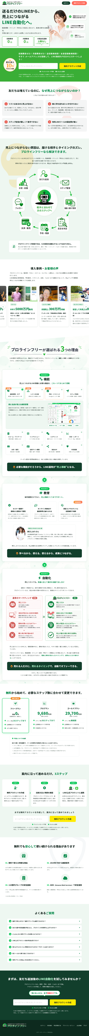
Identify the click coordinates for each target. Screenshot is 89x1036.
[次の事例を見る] (86, 307)
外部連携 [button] (74, 450)
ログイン (66, 3)
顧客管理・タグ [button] (14, 392)
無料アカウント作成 (79, 3)
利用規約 (49, 1025)
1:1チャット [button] (54, 438)
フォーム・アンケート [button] (15, 438)
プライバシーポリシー (69, 1025)
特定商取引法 (57, 1025)
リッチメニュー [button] (34, 438)
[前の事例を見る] (3, 307)
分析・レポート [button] (74, 438)
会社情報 (79, 1025)
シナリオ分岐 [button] (33, 392)
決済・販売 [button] (15, 450)
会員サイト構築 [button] (35, 450)
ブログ (85, 1025)
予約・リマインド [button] (53, 392)
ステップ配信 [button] (74, 395)
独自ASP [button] (54, 450)
